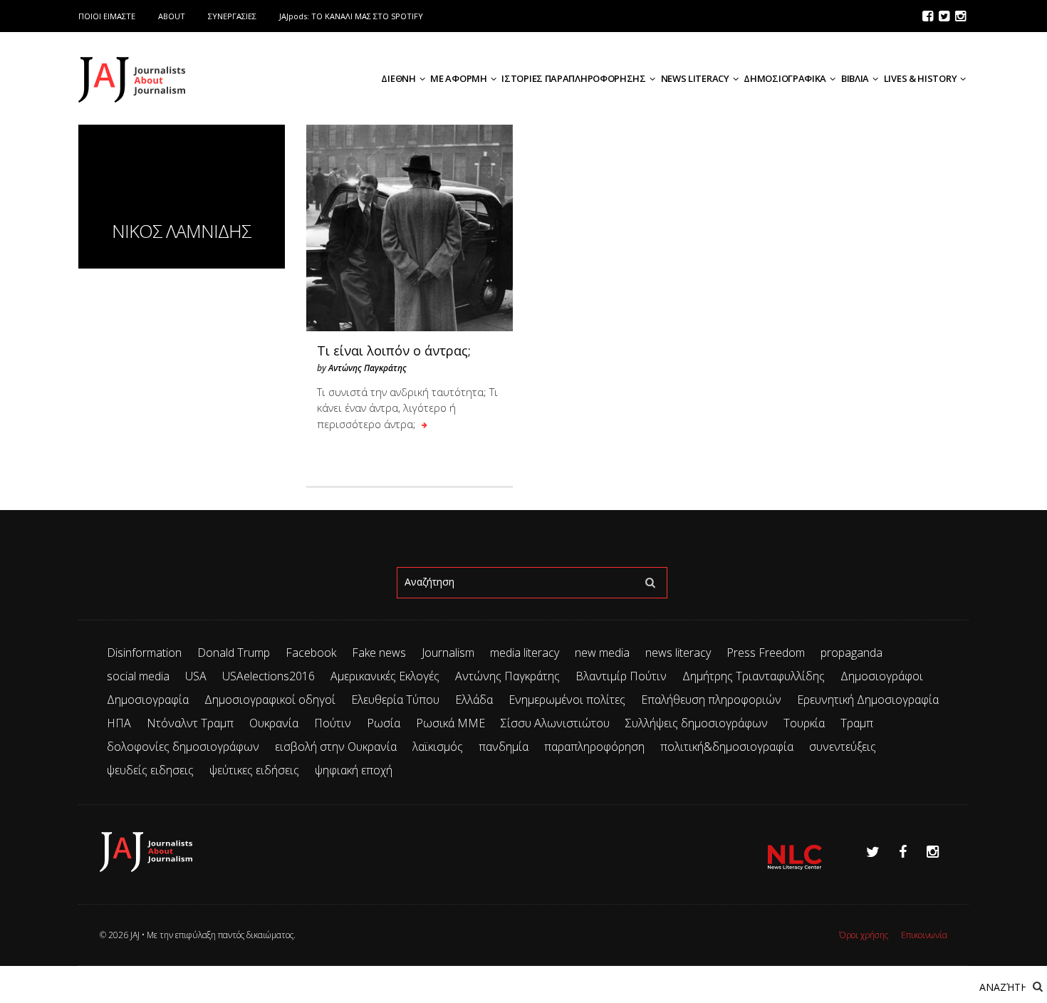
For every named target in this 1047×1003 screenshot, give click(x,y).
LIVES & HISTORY (920, 78)
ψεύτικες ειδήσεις (254, 770)
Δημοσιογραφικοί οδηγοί (269, 699)
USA (196, 676)
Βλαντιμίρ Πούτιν (621, 676)
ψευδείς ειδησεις (150, 770)
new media (602, 652)
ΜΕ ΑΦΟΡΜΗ (458, 78)
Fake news (379, 652)
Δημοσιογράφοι (881, 676)
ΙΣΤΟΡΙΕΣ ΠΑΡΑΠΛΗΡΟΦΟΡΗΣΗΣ (573, 78)
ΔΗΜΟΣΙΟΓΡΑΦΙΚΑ (785, 78)
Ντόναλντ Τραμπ (190, 723)
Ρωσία (383, 723)
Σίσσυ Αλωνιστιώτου (555, 723)
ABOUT (171, 16)
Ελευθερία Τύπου (395, 699)
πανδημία (503, 746)
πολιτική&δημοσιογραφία (726, 746)
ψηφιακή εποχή (353, 770)
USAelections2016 (268, 676)
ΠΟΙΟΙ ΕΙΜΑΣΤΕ (106, 16)
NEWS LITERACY (695, 78)
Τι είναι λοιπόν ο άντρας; (394, 350)
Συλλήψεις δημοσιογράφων (696, 723)
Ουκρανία (273, 723)
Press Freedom (765, 652)
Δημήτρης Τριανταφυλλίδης (753, 676)
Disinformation (144, 652)
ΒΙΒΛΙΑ (855, 78)
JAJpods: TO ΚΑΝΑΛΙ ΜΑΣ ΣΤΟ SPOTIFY (351, 16)
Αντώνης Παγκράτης (367, 368)
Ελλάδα (474, 699)
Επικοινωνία (924, 935)
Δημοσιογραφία (148, 699)
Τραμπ (856, 723)
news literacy (678, 652)
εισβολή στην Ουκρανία (336, 746)
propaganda (851, 652)
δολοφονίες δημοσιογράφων (183, 746)
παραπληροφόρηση (594, 746)
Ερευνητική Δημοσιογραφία (868, 699)
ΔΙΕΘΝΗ (398, 78)
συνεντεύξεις (842, 746)
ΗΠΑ (119, 723)
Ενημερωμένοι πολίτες (567, 699)
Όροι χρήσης (863, 935)
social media (138, 676)
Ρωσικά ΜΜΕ (450, 723)
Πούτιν (332, 723)
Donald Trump (233, 652)
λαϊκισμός (437, 746)
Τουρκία (804, 723)
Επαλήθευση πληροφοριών (711, 699)
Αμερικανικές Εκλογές (384, 676)
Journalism (448, 652)
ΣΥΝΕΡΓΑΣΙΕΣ (232, 16)
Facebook (311, 652)
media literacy (524, 652)
